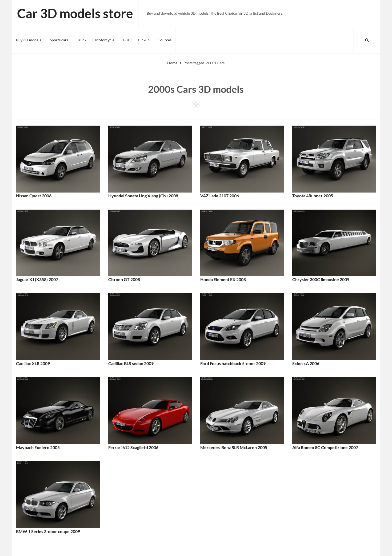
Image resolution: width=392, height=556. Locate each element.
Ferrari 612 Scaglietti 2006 (133, 447)
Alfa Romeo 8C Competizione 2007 (325, 447)
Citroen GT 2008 (124, 279)
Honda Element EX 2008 (223, 279)
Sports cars (59, 40)
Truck (81, 40)
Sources (164, 40)
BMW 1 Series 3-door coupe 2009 (48, 531)
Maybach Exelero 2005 (38, 447)
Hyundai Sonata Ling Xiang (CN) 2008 (143, 195)
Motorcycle (104, 40)
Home (172, 63)
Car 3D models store (75, 13)
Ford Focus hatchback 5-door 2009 (233, 363)
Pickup (144, 40)
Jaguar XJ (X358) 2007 (37, 279)
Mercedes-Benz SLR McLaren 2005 (233, 447)
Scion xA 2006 (305, 363)
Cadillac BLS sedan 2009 (131, 363)
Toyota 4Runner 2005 (312, 195)
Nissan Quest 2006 (33, 195)
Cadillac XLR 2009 (33, 363)
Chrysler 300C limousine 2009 (320, 279)
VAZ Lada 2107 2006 (219, 195)
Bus (126, 40)
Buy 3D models (28, 40)
